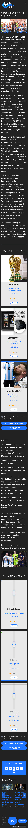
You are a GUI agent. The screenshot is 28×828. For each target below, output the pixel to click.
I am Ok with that (12, 821)
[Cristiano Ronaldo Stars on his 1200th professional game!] (7, 784)
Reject (22, 821)
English (17, 826)
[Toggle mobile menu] (25, 2)
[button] (3, 795)
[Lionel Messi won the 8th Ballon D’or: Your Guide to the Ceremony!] (20, 784)
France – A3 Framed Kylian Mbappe (14, 613)
